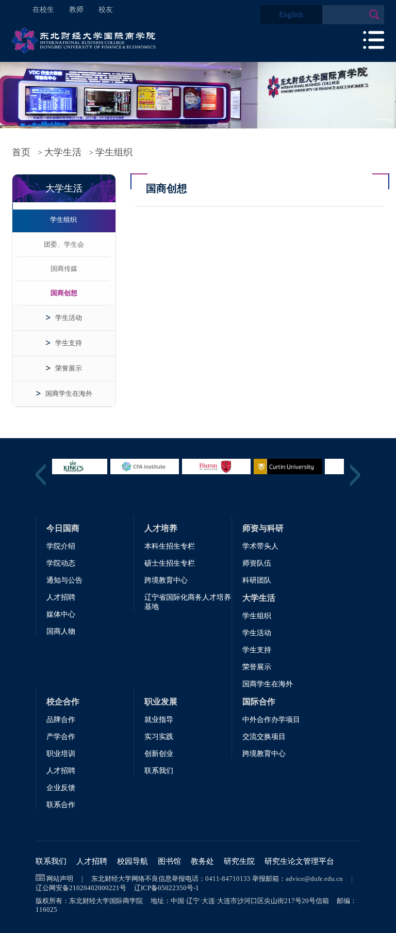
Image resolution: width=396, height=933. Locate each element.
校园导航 (132, 861)
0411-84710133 (228, 878)
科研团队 (256, 580)
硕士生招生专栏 (169, 563)
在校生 (43, 9)
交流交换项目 (264, 737)
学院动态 (60, 563)
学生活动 (68, 317)
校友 (105, 9)
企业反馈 (60, 788)
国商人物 (60, 631)
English (291, 14)
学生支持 (68, 343)
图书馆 (169, 861)
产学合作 (60, 737)
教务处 (202, 861)
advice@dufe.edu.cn (314, 878)
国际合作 (258, 701)
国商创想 (64, 293)
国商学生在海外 (68, 393)
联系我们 (158, 771)
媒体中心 (60, 614)
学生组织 (114, 152)
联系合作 (60, 805)
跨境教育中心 (166, 580)
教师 (76, 9)
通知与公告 (64, 580)
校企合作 (62, 701)
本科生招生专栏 (169, 546)
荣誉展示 (68, 368)
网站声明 (59, 878)
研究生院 (239, 861)
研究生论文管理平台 (299, 861)
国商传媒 (64, 268)
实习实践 (158, 737)
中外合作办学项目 (271, 719)
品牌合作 (60, 719)
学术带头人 (260, 546)
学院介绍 (60, 546)
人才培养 (160, 528)
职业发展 (160, 701)
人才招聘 (60, 597)
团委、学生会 (64, 244)
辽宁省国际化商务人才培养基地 (187, 601)
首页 (21, 152)
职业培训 (60, 754)
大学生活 (62, 152)
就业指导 (158, 719)
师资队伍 (256, 563)
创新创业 (158, 754)
